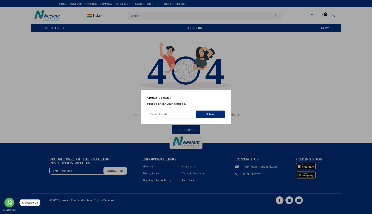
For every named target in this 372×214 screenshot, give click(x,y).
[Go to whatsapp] (9, 202)
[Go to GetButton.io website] (9, 210)
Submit (210, 114)
